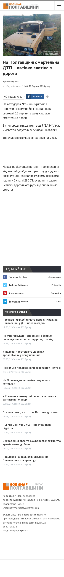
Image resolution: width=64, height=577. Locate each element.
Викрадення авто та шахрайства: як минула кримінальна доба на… (32, 442)
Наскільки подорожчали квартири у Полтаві (32, 367)
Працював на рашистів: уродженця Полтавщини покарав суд (26, 458)
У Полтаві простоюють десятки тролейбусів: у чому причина (23, 353)
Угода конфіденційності (16, 530)
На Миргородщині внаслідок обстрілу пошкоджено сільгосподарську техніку (28, 337)
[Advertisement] (32, 152)
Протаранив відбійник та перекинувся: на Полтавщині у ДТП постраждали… (30, 321)
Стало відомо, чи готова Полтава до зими (30, 412)
